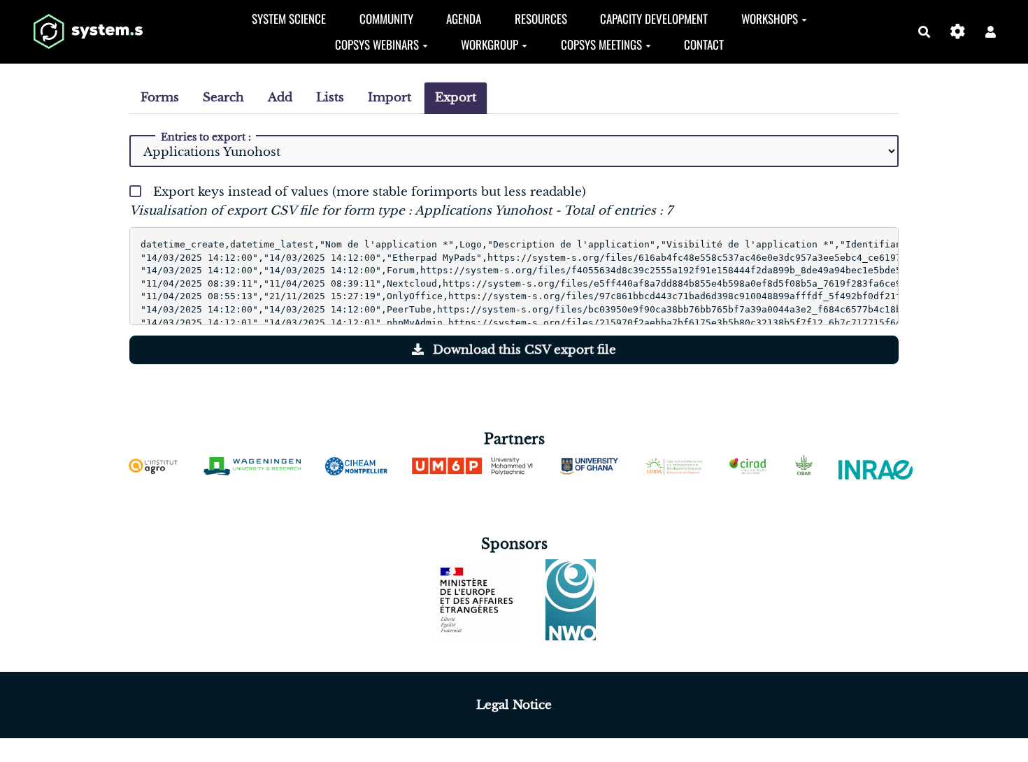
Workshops (769, 18)
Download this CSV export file (522, 350)
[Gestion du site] (958, 31)
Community (386, 18)
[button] (991, 31)
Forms (160, 97)
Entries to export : (206, 137)
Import (389, 97)
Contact (704, 44)
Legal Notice (514, 705)
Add (280, 97)
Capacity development (654, 18)
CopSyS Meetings (601, 44)
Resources (541, 18)
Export (455, 97)
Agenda (463, 18)
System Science (289, 18)
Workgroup (489, 44)
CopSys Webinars (377, 44)
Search (223, 97)
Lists (330, 97)
